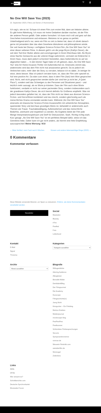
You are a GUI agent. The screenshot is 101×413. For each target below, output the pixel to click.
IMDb (12, 369)
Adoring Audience (59, 272)
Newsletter (29, 213)
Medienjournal (58, 314)
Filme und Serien (34, 23)
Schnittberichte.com (17, 381)
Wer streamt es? (16, 377)
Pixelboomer (57, 325)
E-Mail (12, 247)
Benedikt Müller (59, 280)
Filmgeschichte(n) (60, 299)
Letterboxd (57, 234)
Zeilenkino (57, 356)
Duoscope (57, 295)
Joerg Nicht (57, 302)
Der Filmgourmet (59, 287)
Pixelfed (56, 226)
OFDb (12, 373)
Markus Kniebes (59, 310)
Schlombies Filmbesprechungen (65, 329)
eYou (55, 223)
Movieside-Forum (17, 388)
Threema (13, 255)
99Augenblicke (58, 268)
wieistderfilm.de (59, 348)
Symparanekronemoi (61, 337)
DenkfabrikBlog (59, 283)
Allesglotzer (57, 276)
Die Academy (58, 291)
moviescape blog (59, 318)
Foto (54, 230)
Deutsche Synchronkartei (20, 384)
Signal (12, 251)
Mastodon (56, 215)
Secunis (56, 333)
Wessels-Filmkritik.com (62, 344)
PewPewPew (58, 321)
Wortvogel (57, 352)
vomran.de (57, 340)
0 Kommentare (48, 23)
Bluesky (56, 219)
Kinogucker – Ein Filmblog (63, 306)
